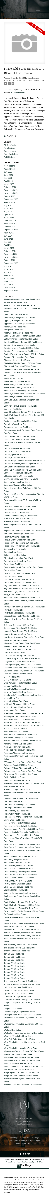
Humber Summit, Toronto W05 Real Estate (22, 598)
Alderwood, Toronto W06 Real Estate (19, 305)
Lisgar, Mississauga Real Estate (17, 680)
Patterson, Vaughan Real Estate (17, 789)
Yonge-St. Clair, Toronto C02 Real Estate (21, 1076)
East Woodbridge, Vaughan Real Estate (20, 515)
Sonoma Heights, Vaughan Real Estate (20, 893)
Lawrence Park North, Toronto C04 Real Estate (23, 668)
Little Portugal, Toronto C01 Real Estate (20, 683)
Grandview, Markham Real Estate (18, 561)
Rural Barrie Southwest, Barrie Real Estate (22, 847)
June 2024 (8, 239)
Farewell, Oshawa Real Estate (17, 537)
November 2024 (10, 224)
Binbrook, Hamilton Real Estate (17, 360)
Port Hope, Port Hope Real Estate (18, 808)
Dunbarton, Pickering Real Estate (18, 509)
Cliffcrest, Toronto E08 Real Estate (18, 476)
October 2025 (9, 196)
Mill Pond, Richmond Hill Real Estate (19, 704)
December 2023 (10, 254)
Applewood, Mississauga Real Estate (19, 324)
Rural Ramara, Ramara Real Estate (19, 878)
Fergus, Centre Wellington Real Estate (20, 540)
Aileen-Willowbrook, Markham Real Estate (22, 299)
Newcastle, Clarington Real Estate (18, 738)
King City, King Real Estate (15, 640)
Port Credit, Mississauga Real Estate (19, 805)
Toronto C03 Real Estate (14, 957)
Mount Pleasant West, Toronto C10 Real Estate (24, 726)
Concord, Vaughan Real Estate (17, 482)
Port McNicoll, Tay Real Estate (16, 811)
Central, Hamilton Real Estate (16, 458)
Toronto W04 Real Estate (14, 966)
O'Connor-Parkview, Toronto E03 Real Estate (23, 762)
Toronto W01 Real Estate (14, 963)
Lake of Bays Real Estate (14, 652)
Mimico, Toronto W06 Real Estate (18, 707)
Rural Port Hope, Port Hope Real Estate (20, 875)
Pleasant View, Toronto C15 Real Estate (21, 799)
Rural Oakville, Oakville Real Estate (19, 869)
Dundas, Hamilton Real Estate (16, 512)
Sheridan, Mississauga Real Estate (19, 887)
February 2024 (10, 251)
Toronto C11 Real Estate (14, 960)
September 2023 (11, 263)
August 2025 (9, 202)
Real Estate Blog (11, 154)
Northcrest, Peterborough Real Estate (19, 750)
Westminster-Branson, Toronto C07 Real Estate (24, 1051)
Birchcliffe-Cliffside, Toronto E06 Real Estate (22, 363)
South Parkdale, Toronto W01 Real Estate (21, 902)
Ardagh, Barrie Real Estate (15, 327)
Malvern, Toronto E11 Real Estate (18, 692)
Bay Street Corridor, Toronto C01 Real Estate (23, 342)
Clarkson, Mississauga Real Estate (18, 473)
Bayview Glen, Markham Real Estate (19, 345)
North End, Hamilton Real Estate (17, 747)
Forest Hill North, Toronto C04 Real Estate (21, 543)
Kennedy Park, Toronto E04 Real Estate (20, 631)
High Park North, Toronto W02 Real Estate (21, 586)
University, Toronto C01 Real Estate (19, 990)
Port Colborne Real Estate (15, 802)
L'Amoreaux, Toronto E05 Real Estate (20, 649)
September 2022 (11, 291)
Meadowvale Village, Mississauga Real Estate (23, 695)
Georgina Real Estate (13, 552)
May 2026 (8, 178)
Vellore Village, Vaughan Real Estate (19, 1012)
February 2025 (10, 221)
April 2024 (8, 245)
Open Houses (10, 151)
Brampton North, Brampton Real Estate (20, 406)
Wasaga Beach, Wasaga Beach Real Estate (22, 1015)
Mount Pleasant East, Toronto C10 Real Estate (23, 723)
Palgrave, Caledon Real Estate (17, 780)
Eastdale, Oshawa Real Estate (17, 522)
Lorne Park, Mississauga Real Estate (19, 689)
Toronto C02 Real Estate (14, 954)
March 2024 (9, 248)
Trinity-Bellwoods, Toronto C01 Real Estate (22, 984)
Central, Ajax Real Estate (14, 455)
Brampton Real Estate (13, 409)
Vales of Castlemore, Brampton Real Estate (22, 1000)
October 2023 (9, 260)
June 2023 (8, 269)
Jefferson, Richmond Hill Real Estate (19, 625)
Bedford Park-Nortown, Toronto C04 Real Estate (24, 354)
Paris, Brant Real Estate (14, 786)
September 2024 (11, 230)
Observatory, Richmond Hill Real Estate (20, 774)
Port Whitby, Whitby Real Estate (17, 814)
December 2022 (10, 288)
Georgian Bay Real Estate (15, 549)
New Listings (9, 148)
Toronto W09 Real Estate (14, 978)
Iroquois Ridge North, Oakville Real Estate (22, 616)
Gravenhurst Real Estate (14, 564)
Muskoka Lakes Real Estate (15, 729)
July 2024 (8, 236)
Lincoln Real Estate (12, 677)
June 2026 (8, 175)
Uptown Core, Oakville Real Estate (18, 993)
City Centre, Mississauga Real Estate (19, 467)
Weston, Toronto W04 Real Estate (18, 1054)
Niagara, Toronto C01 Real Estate (18, 744)
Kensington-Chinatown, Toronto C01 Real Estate (24, 637)
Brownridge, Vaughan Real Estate (18, 427)
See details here (18, 93)
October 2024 (9, 227)
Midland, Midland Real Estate (16, 701)
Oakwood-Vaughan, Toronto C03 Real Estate (23, 771)
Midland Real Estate (12, 698)
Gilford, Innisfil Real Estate (15, 555)
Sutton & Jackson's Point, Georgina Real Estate (24, 936)
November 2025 (10, 193)
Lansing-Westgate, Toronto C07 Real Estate (22, 665)
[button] (20, 1154)
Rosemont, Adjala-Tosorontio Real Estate (21, 832)
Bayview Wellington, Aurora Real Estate (21, 351)
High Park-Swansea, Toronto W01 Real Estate (23, 589)
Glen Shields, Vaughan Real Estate (19, 558)
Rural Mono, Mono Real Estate (17, 863)
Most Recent (9, 166)
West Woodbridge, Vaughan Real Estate (21, 1048)
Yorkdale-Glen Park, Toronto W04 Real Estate (23, 1085)
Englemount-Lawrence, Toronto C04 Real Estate (24, 531)
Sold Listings (9, 157)
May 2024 (8, 242)
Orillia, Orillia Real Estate (14, 777)
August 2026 (9, 169)
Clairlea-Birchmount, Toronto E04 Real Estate (23, 470)
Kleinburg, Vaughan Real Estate (17, 646)
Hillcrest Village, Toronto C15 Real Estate (21, 592)
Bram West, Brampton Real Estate (18, 397)
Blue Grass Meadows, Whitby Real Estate (21, 369)
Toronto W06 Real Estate (14, 972)
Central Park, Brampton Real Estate (19, 452)
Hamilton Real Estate (13, 576)
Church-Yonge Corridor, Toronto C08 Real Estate (27, 80)
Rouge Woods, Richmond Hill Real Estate (21, 835)
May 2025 (8, 212)
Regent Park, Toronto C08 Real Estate (20, 823)
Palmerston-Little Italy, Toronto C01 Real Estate (24, 783)
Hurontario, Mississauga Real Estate (19, 613)
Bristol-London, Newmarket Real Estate (20, 421)
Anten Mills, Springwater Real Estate (19, 318)
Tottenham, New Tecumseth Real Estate (21, 981)
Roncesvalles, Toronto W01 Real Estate (20, 826)
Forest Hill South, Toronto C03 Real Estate (22, 546)
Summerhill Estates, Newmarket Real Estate (22, 933)
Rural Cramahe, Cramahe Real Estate (20, 856)
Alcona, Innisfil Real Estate (15, 302)
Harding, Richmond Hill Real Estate (19, 579)
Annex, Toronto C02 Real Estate (17, 315)
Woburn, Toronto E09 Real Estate (18, 1063)
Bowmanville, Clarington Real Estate (19, 388)
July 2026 (8, 172)
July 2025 (8, 205)
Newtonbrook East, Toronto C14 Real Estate (22, 741)
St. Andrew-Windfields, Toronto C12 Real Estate (24, 911)
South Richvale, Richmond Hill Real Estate (22, 905)
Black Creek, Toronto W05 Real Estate (20, 366)
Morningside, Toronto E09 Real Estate (20, 716)
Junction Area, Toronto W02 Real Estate (20, 628)
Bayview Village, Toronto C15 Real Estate (21, 348)
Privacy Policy (11, 1162)
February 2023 (10, 282)
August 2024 (9, 233)
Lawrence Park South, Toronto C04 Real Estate (24, 671)
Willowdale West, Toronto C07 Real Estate (22, 1060)
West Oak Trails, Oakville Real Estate (19, 1039)
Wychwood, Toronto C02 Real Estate (19, 1069)
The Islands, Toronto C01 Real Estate (19, 948)
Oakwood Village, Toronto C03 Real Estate (22, 768)
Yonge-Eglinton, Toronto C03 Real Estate (21, 1073)
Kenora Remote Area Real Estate (18, 634)
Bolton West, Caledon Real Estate (18, 385)
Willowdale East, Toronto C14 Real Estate (21, 1057)
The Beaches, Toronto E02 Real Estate (20, 945)
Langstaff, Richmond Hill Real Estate (19, 662)
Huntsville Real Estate (13, 610)
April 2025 (8, 215)
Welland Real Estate (12, 1030)
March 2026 (9, 184)
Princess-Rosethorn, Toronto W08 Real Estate (23, 817)
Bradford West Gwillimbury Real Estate (20, 391)
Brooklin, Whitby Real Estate (16, 424)
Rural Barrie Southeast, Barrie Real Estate (22, 844)
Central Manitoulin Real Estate (17, 448)
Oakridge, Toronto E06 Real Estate (18, 765)
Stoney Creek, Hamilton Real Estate (19, 927)
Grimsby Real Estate (12, 570)
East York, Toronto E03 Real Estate (19, 519)
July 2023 (8, 266)
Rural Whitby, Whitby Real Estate (18, 881)
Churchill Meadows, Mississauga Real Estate (23, 464)
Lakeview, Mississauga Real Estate (19, 656)
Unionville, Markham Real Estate (18, 987)
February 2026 (10, 187)
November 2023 (10, 257)
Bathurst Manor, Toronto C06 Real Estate (21, 339)
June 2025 (8, 208)
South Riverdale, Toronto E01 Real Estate (21, 908)
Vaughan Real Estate (13, 1009)
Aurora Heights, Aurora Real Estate (19, 333)
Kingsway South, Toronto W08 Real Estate (22, 643)
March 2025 (9, 218)
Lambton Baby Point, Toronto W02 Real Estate (23, 659)
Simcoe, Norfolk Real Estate (16, 890)
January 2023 (9, 285)
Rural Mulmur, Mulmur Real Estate (18, 866)
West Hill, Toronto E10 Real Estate (18, 1036)
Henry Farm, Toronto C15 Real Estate (20, 582)
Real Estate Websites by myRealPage (30, 1162)
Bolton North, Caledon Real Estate (18, 382)
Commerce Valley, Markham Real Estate (21, 479)
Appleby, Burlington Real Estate (17, 321)
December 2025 (10, 190)
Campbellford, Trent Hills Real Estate (19, 436)
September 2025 (11, 199)
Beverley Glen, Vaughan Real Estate (19, 357)
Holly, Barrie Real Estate (14, 595)
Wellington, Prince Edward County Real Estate (23, 1033)
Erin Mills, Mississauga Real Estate (19, 534)
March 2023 (9, 279)
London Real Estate (12, 686)
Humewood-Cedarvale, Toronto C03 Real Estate (24, 607)
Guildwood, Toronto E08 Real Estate (19, 573)
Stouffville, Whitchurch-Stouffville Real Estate (23, 929)
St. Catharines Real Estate (15, 914)
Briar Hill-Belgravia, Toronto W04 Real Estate (23, 412)
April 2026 (8, 181)
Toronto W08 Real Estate (14, 975)
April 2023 (8, 275)
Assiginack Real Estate (14, 330)
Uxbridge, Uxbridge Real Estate (17, 996)
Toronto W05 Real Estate (14, 969)
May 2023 (8, 272)
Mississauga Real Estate (14, 710)
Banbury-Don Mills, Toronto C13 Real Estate (22, 336)
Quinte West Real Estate (14, 820)
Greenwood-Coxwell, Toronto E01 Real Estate (23, 567)
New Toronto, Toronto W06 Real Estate (20, 735)
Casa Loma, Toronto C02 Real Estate (19, 439)
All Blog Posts (10, 145)
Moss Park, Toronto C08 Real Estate (19, 719)
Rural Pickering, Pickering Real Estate (20, 872)
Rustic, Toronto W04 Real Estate (17, 884)
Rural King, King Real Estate (16, 860)
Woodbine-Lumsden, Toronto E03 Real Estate (23, 1067)
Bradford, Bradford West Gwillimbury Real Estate (24, 394)
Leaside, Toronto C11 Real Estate (18, 674)
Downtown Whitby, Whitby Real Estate (20, 506)
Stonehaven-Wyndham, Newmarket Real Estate (24, 923)
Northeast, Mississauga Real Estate (19, 753)
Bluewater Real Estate (13, 379)
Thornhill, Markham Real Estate (17, 951)
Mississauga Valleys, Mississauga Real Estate (23, 713)
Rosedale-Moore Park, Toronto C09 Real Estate (24, 829)
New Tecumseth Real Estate (16, 732)
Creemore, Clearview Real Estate (18, 485)
